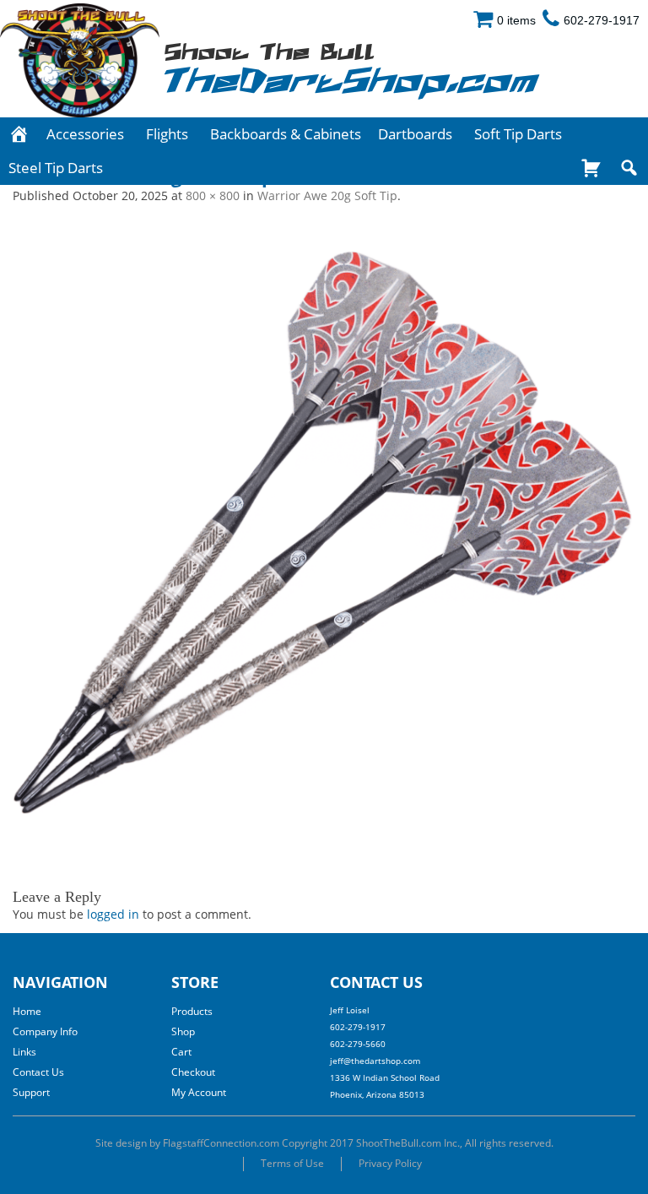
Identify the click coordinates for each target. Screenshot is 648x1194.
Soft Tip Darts (518, 134)
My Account (198, 1092)
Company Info (45, 1031)
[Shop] (591, 168)
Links (24, 1052)
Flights (167, 134)
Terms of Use (292, 1163)
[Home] (19, 134)
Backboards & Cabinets (285, 134)
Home (27, 1011)
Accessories (85, 134)
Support (31, 1092)
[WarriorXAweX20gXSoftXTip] (323, 533)
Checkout (193, 1072)
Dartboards (415, 134)
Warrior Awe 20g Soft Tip (327, 195)
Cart (181, 1052)
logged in (113, 914)
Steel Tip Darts (55, 167)
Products (192, 1011)
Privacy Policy (390, 1163)
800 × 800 (213, 195)
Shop (183, 1031)
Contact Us (38, 1072)
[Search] (629, 168)
